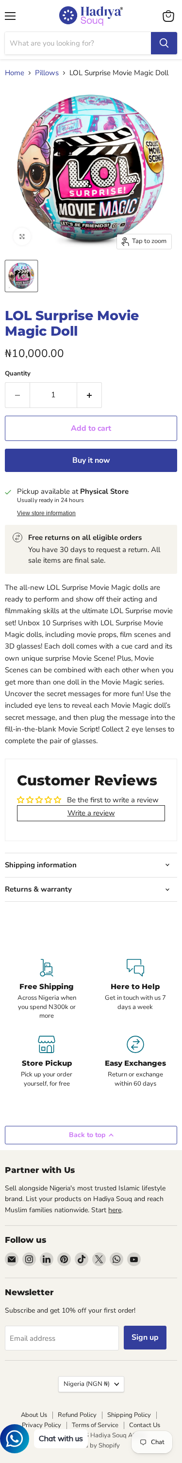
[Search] (164, 43)
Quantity (18, 373)
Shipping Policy (129, 1415)
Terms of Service (95, 1425)
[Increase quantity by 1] (89, 394)
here (114, 1210)
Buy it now (91, 460)
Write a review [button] (91, 813)
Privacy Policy (41, 1425)
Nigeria (87, 1384)
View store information (46, 513)
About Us (34, 1415)
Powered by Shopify (91, 1445)
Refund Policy (77, 1415)
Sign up (145, 1337)
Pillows (47, 73)
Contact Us (144, 1425)
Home (14, 73)
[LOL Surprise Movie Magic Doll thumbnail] (21, 276)
